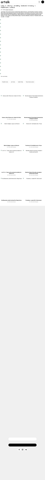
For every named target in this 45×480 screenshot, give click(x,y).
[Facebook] (19, 449)
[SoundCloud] (25, 449)
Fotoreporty (11, 9)
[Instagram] (22, 449)
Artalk (7, 9)
